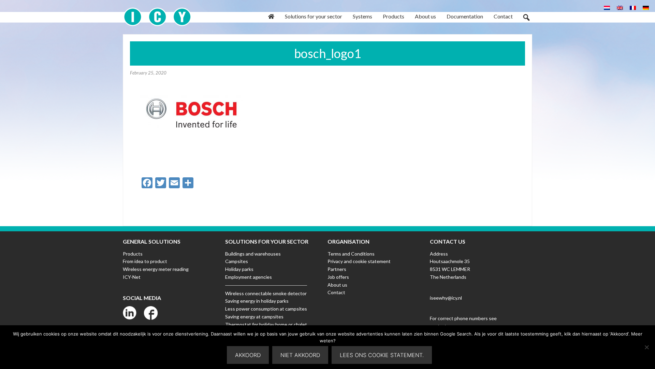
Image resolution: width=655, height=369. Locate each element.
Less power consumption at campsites (266, 309)
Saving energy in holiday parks (257, 301)
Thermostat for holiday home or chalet (266, 324)
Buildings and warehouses (253, 254)
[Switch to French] (632, 7)
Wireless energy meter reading (156, 269)
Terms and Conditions (351, 254)
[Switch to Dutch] (606, 7)
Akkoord (248, 355)
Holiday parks (239, 269)
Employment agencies (248, 277)
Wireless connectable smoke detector (266, 293)
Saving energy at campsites (254, 316)
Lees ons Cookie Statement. (382, 355)
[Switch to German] (645, 7)
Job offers (338, 277)
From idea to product (145, 261)
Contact (336, 292)
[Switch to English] (619, 7)
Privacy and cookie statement (359, 261)
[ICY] (157, 13)
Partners (337, 269)
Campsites (236, 261)
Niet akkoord (300, 355)
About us (337, 285)
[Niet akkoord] (646, 347)
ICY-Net (132, 277)
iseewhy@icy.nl (446, 298)
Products (133, 254)
